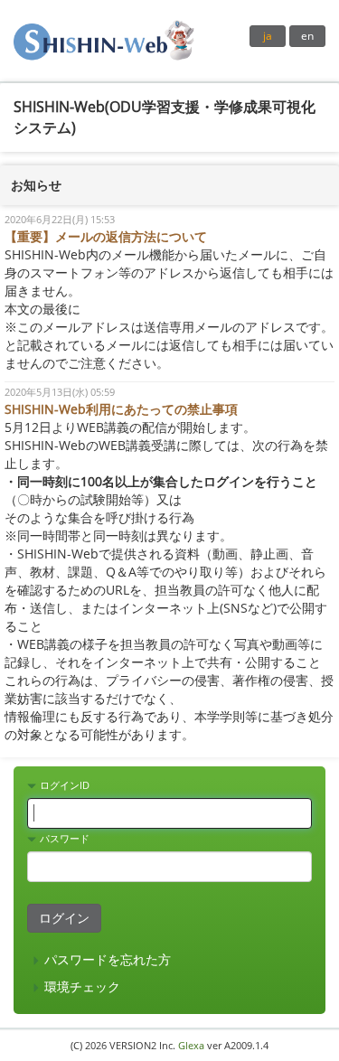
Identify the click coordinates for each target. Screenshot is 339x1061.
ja (267, 35)
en (307, 35)
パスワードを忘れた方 (106, 959)
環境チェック (80, 986)
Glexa (191, 1045)
